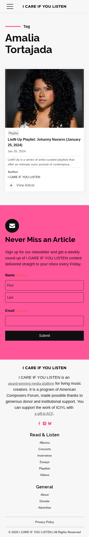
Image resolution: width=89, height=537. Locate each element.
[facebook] (39, 423)
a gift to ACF (44, 413)
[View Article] (44, 130)
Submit (44, 335)
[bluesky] (49, 423)
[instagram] (44, 423)
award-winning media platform (31, 383)
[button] (10, 6)
